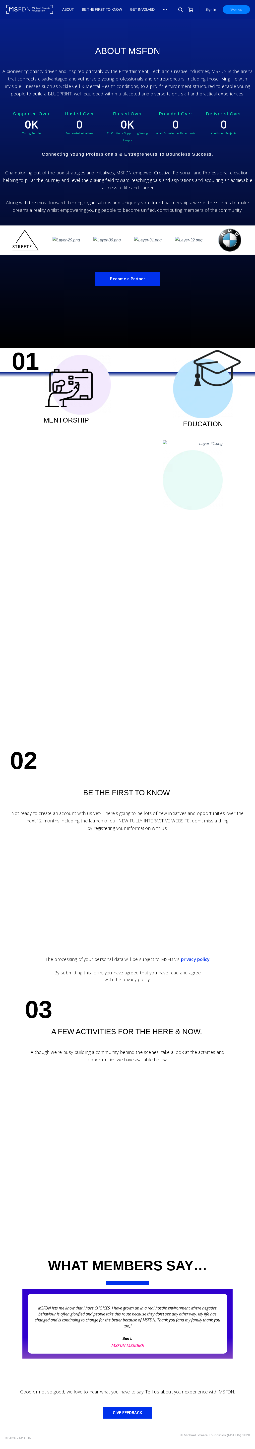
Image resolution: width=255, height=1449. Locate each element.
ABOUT (68, 9)
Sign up (236, 9)
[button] (127, 279)
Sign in (210, 9)
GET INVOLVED (142, 9)
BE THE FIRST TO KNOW (102, 9)
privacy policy (195, 959)
